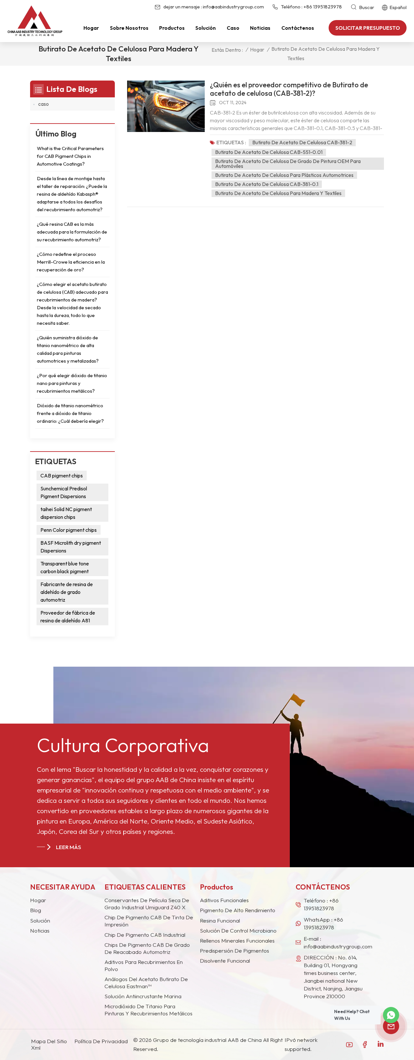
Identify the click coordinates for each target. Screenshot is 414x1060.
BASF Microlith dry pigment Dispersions (70, 547)
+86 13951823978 (322, 7)
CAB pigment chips (61, 475)
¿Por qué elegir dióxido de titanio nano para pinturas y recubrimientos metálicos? (72, 383)
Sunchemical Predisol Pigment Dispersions (63, 492)
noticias (39, 930)
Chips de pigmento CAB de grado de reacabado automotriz (147, 948)
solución (40, 920)
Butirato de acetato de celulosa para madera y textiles (278, 193)
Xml (35, 1047)
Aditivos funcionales (224, 900)
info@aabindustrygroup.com (233, 7)
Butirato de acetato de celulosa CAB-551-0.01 (268, 152)
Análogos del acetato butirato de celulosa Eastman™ (146, 982)
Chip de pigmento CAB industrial (144, 934)
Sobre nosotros (129, 28)
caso (233, 28)
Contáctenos (297, 28)
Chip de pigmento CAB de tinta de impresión (148, 921)
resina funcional (220, 920)
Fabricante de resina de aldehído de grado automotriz (66, 592)
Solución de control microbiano (238, 930)
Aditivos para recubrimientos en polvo (143, 965)
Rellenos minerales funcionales (237, 940)
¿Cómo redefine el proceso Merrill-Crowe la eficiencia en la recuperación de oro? (71, 262)
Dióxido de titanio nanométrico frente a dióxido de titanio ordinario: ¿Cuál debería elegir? (70, 413)
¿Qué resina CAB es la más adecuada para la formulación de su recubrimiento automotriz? (72, 232)
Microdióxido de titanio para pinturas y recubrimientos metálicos (148, 1010)
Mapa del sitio (49, 1041)
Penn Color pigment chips (68, 530)
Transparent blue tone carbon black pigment (64, 567)
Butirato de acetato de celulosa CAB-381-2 (302, 142)
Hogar (91, 28)
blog (35, 910)
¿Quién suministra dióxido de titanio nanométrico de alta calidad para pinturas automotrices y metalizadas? (68, 349)
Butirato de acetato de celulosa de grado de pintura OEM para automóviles (288, 163)
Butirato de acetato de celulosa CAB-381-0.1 (266, 184)
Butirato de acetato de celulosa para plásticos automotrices (284, 175)
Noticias (260, 28)
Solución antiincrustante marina (142, 996)
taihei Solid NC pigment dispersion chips (66, 513)
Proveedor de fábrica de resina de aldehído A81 (67, 616)
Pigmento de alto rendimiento (237, 910)
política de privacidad (101, 1041)
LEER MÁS (68, 847)
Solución (205, 28)
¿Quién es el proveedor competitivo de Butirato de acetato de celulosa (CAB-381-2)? (289, 89)
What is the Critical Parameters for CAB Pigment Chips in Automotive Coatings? (70, 156)
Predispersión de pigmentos (234, 950)
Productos (172, 28)
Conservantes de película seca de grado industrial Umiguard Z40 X (146, 904)
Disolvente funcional (225, 960)
